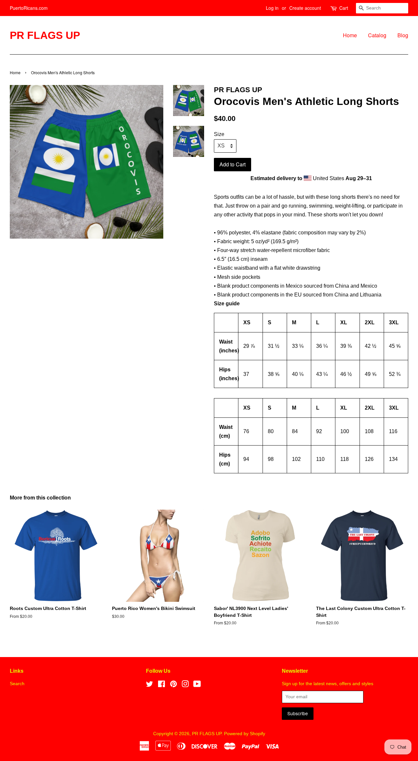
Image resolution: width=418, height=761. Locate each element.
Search (17, 683)
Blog (402, 35)
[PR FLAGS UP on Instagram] (185, 685)
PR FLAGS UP (45, 35)
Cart (343, 8)
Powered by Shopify (244, 733)
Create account (305, 8)
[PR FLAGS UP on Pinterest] (173, 685)
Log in (272, 8)
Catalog (377, 35)
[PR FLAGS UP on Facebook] (161, 685)
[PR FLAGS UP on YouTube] (197, 685)
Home (350, 35)
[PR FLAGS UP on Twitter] (149, 685)
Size (219, 134)
